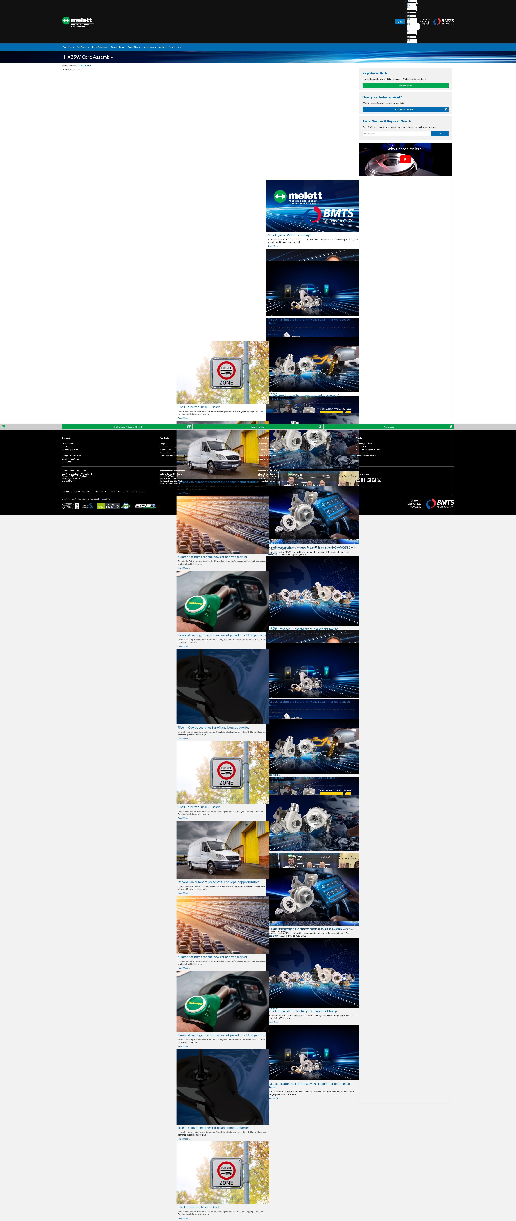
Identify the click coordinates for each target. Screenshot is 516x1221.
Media (161, 47)
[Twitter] (374, 481)
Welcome (67, 47)
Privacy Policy (100, 491)
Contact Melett (68, 481)
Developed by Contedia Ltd (100, 499)
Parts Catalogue (99, 47)
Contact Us (174, 47)
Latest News (148, 47)
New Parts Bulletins (364, 447)
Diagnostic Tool (264, 443)
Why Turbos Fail (264, 447)
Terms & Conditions (82, 491)
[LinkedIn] (369, 481)
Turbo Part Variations (267, 456)
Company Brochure (364, 443)
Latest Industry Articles (366, 456)
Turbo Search (165, 450)
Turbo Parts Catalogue (169, 453)
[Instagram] (379, 481)
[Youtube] (358, 481)
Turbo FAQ (262, 462)
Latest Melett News (70, 459)
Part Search (81, 47)
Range (162, 443)
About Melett (68, 443)
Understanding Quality (267, 453)
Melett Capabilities (70, 450)
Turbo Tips (133, 47)
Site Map (65, 491)
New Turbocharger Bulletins (368, 450)
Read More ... (88, 246)
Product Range (117, 47)
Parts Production (69, 453)
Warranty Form (264, 459)
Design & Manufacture (71, 456)
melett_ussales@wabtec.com (172, 483)
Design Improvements (267, 450)
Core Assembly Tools (169, 456)
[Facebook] (363, 481)
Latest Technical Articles (366, 453)
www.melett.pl (287, 481)
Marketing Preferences (135, 491)
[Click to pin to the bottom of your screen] (4, 427)
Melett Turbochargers (169, 447)
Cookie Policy (115, 491)
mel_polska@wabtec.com (268, 481)
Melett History (68, 447)
